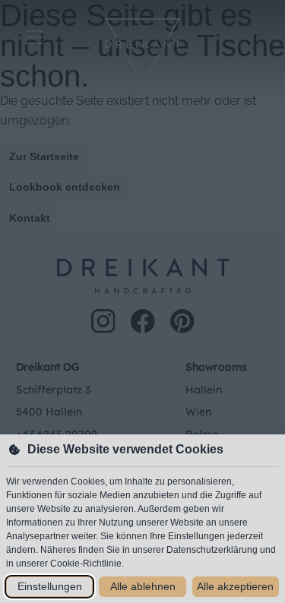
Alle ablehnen (143, 586)
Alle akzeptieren (235, 586)
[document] (142, 301)
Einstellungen (49, 586)
